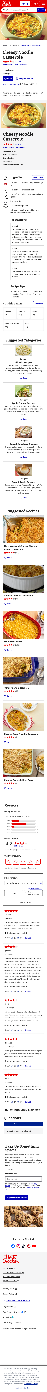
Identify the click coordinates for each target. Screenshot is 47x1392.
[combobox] (21, 10)
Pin (6, 186)
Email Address (11, 1173)
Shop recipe (38, 177)
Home (5, 45)
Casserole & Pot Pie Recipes (31, 45)
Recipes (13, 45)
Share (6, 198)
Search (41, 10)
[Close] (43, 1369)
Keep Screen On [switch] (5, 206)
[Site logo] (12, 1259)
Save (9, 79)
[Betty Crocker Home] (6, 3)
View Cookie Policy (31, 1384)
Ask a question (21, 64)
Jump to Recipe (26, 79)
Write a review (8, 64)
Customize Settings (22, 1388)
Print (5, 192)
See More (39, 303)
